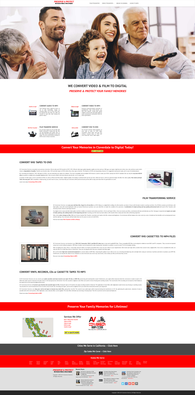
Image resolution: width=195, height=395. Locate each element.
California (38, 362)
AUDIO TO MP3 (134, 3)
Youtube (133, 383)
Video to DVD (67, 321)
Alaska (30, 362)
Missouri (87, 361)
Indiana (59, 362)
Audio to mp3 (67, 327)
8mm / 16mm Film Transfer (71, 319)
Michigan (80, 361)
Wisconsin (145, 361)
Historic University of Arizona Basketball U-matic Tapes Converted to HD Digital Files (87, 381)
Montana (88, 362)
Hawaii (52, 362)
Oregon (116, 361)
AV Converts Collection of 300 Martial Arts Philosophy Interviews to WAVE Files (88, 373)
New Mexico (103, 361)
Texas (130, 361)
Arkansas (38, 361)
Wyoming (145, 362)
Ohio (108, 362)
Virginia (137, 361)
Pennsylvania (117, 362)
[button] (35, 329)
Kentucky (66, 362)
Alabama (30, 361)
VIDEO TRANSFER (107, 3)
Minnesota (81, 362)
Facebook (126, 383)
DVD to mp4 (67, 325)
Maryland (73, 362)
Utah (130, 362)
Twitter (122, 383)
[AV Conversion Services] (64, 2)
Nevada (94, 361)
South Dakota (124, 362)
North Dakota (110, 361)
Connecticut (45, 361)
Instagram (136, 383)
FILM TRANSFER (95, 3)
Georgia (52, 361)
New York (102, 362)
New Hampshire (96, 362)
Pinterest (129, 383)
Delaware (45, 362)
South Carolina (124, 361)
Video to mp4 (67, 323)
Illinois (59, 361)
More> (90, 377)
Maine (73, 361)
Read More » (130, 378)
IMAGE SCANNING (121, 3)
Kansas (66, 361)
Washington (138, 362)
